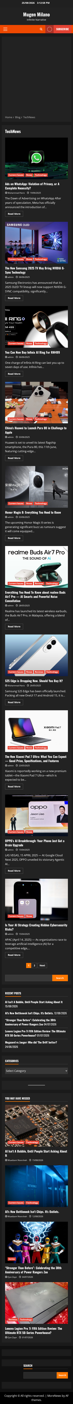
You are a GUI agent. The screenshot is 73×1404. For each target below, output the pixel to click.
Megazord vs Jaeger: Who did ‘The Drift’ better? (31, 1042)
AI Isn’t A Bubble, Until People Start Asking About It (34, 1002)
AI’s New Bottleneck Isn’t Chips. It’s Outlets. (29, 1013)
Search (60, 977)
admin (11, 277)
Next (42, 965)
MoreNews (54, 1396)
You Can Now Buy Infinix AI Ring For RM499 (36, 327)
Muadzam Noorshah (17, 1160)
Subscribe (62, 29)
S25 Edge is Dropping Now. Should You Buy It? (36, 655)
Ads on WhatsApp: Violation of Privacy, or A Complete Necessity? (36, 158)
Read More (15, 214)
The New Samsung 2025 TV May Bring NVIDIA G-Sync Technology (36, 242)
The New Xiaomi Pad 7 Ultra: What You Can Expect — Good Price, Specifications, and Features (36, 731)
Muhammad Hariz (16, 192)
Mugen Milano (36, 14)
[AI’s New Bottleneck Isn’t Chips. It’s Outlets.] (36, 1186)
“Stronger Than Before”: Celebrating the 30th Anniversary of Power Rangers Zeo (30, 1022)
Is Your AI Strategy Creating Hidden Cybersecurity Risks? (36, 899)
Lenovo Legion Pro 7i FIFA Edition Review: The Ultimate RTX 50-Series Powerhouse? (35, 1033)
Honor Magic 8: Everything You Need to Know (36, 487)
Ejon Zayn (12, 1277)
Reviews (39, 583)
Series (12, 1258)
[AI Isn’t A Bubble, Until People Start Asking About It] (36, 1126)
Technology (41, 175)
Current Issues (16, 175)
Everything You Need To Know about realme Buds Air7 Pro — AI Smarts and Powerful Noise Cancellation (36, 567)
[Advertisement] (36, 77)
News (29, 175)
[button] (5, 29)
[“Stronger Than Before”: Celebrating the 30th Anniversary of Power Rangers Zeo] (36, 1242)
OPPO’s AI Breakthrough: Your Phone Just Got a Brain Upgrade (36, 815)
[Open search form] (41, 29)
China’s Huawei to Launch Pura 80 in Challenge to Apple (36, 402)
